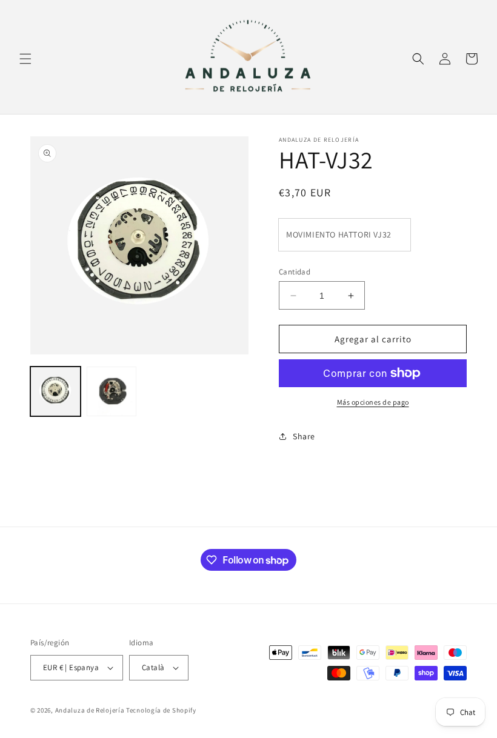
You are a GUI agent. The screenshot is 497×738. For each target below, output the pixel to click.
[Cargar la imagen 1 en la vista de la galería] (55, 392)
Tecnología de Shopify (161, 710)
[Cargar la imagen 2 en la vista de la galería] (112, 392)
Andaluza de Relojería (90, 710)
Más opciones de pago (373, 402)
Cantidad (294, 272)
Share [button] (304, 436)
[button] (25, 58)
